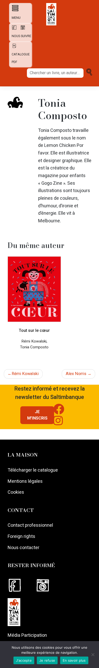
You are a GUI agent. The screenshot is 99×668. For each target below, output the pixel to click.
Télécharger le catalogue (33, 470)
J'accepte (24, 660)
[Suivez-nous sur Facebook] (63, 411)
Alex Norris (76, 373)
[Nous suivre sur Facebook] (22, 585)
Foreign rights (21, 536)
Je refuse (47, 660)
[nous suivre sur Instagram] (21, 29)
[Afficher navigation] (14, 8)
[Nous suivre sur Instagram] (49, 585)
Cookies (16, 492)
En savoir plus (74, 660)
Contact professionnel (30, 525)
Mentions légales (25, 481)
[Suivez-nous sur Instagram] (62, 423)
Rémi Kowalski (25, 373)
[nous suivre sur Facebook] (13, 29)
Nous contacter (23, 547)
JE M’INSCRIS (37, 415)
